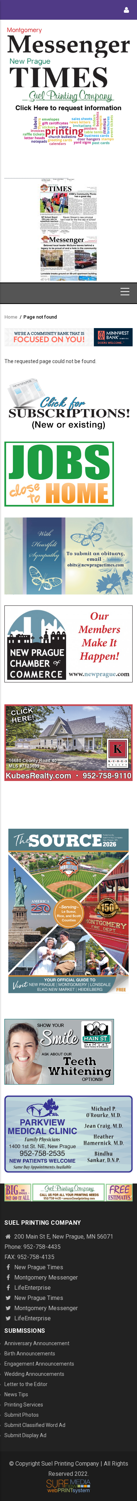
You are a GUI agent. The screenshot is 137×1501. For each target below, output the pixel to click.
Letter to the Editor (25, 1384)
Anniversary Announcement (36, 1343)
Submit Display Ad (25, 1435)
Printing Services (23, 1405)
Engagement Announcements (39, 1364)
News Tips (16, 1394)
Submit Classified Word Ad (34, 1425)
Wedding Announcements (34, 1374)
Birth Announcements (29, 1353)
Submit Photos (21, 1415)
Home (11, 317)
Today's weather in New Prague (36, 174)
